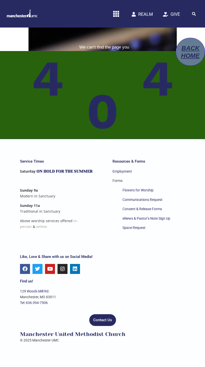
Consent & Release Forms (142, 209)
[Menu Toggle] (116, 14)
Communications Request (142, 200)
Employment (122, 171)
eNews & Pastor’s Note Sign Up (146, 218)
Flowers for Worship (138, 190)
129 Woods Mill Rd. (35, 291)
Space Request (134, 228)
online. (42, 226)
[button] (194, 14)
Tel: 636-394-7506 (34, 303)
